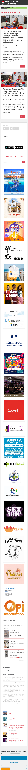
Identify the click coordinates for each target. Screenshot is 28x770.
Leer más (22, 66)
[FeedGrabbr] (14, 660)
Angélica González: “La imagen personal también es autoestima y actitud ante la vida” (13, 92)
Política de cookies (15, 753)
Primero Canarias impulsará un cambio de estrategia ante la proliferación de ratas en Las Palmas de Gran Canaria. (13, 690)
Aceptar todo (14, 757)
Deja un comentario (20, 99)
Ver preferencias (14, 766)
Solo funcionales (14, 762)
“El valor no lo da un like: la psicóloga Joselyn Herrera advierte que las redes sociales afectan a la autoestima (13, 36)
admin (14, 46)
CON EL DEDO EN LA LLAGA (14, 156)
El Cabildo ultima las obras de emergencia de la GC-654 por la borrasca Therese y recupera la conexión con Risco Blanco (13, 695)
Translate (21, 670)
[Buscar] (23, 162)
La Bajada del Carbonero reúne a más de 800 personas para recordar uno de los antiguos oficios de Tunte (13, 679)
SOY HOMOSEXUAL (13, 733)
